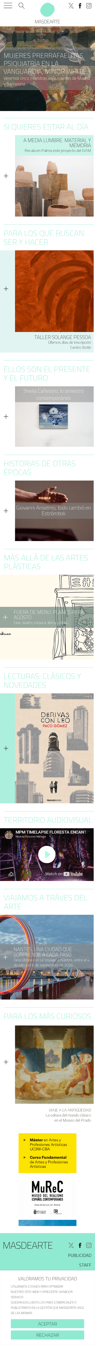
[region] (47, 1307)
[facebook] (80, 5)
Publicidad (79, 1255)
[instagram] (88, 5)
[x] (71, 5)
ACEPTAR (47, 1324)
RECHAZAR (47, 1335)
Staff (85, 1265)
